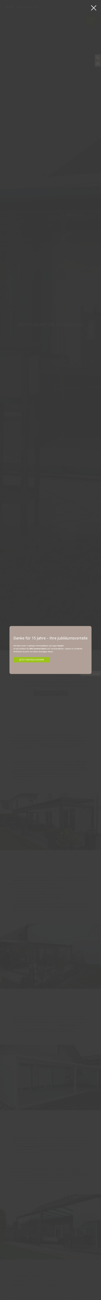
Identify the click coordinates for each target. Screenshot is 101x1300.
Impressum (62, 666)
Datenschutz (52, 666)
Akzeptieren (29, 660)
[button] (79, 635)
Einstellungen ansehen (69, 660)
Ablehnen (48, 660)
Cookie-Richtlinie (41, 666)
